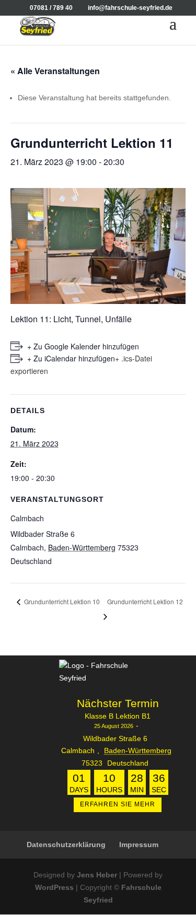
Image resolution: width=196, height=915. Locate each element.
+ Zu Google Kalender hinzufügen (83, 346)
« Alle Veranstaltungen (55, 71)
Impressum (138, 844)
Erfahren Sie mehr (117, 804)
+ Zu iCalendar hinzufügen (71, 358)
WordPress (54, 887)
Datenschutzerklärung (66, 844)
